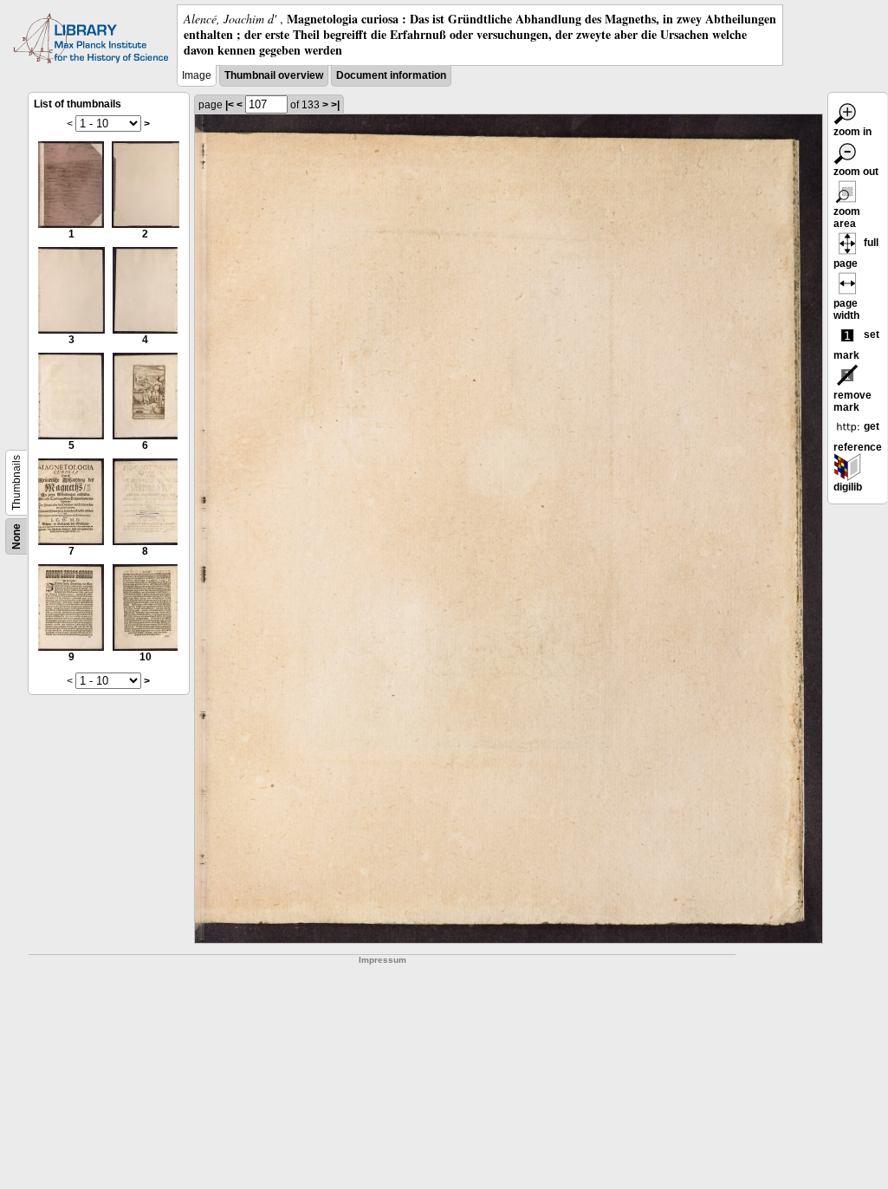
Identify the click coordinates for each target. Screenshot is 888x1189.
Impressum (382, 960)
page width (846, 309)
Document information (391, 75)
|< (229, 105)
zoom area (846, 217)
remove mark (852, 401)
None (16, 536)
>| (335, 105)
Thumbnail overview (273, 75)
